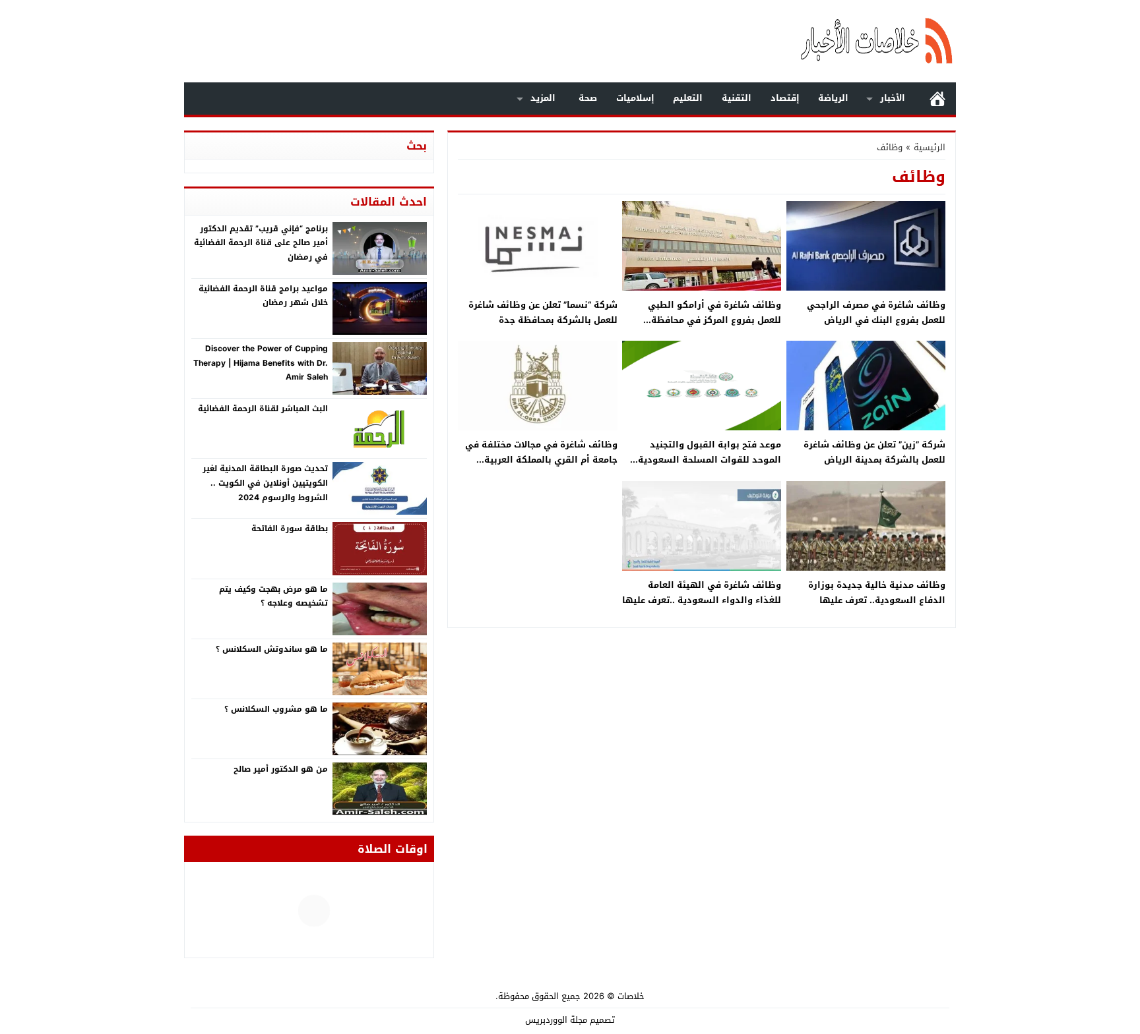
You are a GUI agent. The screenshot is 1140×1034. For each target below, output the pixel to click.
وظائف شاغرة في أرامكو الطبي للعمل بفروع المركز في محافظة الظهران (714, 320)
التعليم (688, 98)
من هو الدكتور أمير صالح (281, 769)
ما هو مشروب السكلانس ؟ (276, 709)
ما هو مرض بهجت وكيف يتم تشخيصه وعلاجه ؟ (273, 596)
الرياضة (833, 98)
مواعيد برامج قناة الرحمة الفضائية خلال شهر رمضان (263, 295)
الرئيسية (937, 98)
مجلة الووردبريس (556, 1020)
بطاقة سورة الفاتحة (289, 528)
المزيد (542, 98)
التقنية (736, 98)
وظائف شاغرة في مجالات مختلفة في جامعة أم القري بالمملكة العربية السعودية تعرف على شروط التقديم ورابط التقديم (541, 467)
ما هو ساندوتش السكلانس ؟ (272, 649)
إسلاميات (635, 98)
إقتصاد (785, 98)
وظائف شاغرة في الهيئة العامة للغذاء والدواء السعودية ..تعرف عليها (701, 592)
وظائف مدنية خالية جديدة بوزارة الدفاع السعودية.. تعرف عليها (876, 592)
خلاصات (631, 996)
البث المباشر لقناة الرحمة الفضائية (263, 408)
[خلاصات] (810, 41)
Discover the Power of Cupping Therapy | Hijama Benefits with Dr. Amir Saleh (260, 362)
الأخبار (892, 98)
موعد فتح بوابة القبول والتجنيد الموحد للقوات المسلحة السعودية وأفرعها (709, 460)
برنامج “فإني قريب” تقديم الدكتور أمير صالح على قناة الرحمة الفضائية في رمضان (261, 242)
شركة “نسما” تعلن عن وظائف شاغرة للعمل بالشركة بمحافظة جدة (543, 312)
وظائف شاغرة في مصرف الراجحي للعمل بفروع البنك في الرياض (876, 312)
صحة (588, 98)
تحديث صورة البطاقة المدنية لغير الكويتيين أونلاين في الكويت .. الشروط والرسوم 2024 (265, 482)
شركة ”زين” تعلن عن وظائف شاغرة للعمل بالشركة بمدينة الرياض (874, 452)
